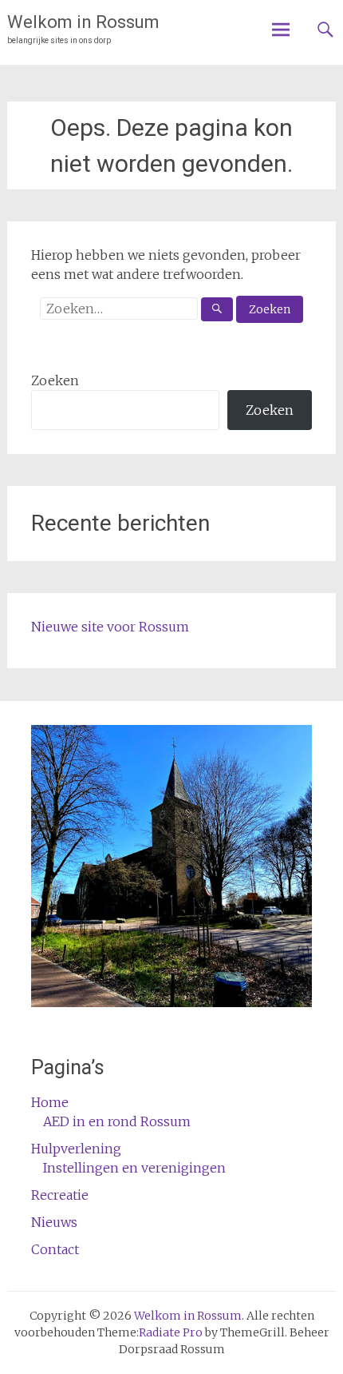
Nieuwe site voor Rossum (110, 627)
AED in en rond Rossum (117, 1121)
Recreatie (60, 1195)
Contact (55, 1249)
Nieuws (54, 1222)
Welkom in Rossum (83, 22)
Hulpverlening (76, 1149)
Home (50, 1102)
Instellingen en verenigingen (134, 1168)
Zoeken (55, 380)
